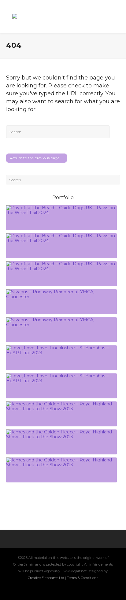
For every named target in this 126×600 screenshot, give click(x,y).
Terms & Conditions (82, 578)
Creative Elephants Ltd (46, 578)
